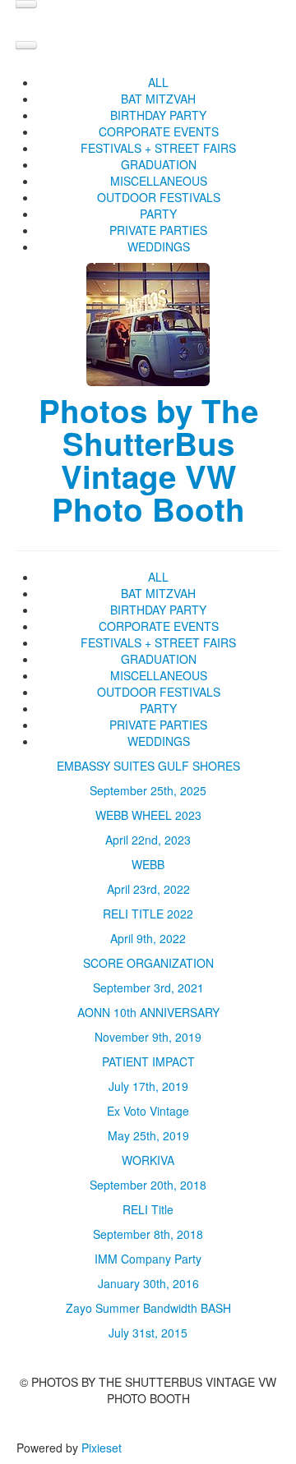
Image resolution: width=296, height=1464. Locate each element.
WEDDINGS (158, 246)
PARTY (158, 213)
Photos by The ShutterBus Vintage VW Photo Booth (148, 460)
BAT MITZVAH (158, 98)
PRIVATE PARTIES (158, 230)
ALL (158, 82)
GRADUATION (159, 164)
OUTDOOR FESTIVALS (158, 197)
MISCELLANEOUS (158, 181)
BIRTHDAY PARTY (158, 115)
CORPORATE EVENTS (159, 131)
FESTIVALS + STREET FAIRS (158, 148)
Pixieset (101, 1447)
